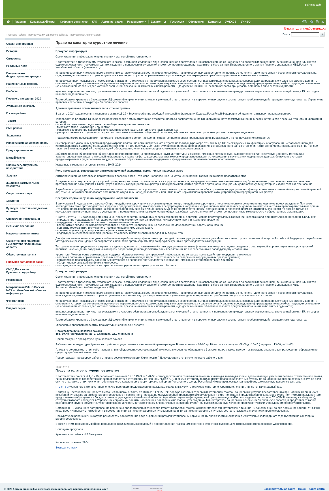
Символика (13, 58)
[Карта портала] (322, 22)
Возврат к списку (66, 447)
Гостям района (16, 113)
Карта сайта (317, 489)
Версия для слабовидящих (305, 28)
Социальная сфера (19, 193)
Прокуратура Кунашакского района (47, 34)
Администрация (112, 21)
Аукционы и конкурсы (20, 106)
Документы (158, 21)
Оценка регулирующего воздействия (22, 167)
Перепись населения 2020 (23, 98)
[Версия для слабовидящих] (304, 22)
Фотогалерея (15, 300)
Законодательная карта (279, 489)
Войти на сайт (313, 4)
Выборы (11, 91)
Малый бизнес (16, 157)
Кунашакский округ (43, 21)
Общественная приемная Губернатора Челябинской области (23, 244)
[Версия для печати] (317, 22)
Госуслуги (177, 21)
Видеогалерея (16, 308)
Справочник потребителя (23, 218)
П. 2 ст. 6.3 (62, 386)
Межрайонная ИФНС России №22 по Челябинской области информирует (26, 290)
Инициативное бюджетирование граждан (23, 75)
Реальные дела (16, 66)
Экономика (13, 135)
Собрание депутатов (74, 21)
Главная (20, 21)
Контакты (214, 21)
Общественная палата (21, 254)
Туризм (11, 120)
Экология (12, 200)
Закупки (11, 175)
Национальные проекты (22, 83)
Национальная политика (22, 233)
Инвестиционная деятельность (27, 143)
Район (21, 34)
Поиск (302, 489)
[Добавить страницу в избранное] (311, 22)
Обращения (196, 21)
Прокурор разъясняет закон (84, 34)
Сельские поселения (20, 226)
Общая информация (19, 43)
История (11, 51)
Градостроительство (20, 150)
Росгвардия (14, 279)
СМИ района (14, 128)
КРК (94, 21)
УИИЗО (245, 21)
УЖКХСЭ (231, 21)
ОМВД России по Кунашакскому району (21, 271)
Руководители (136, 21)
